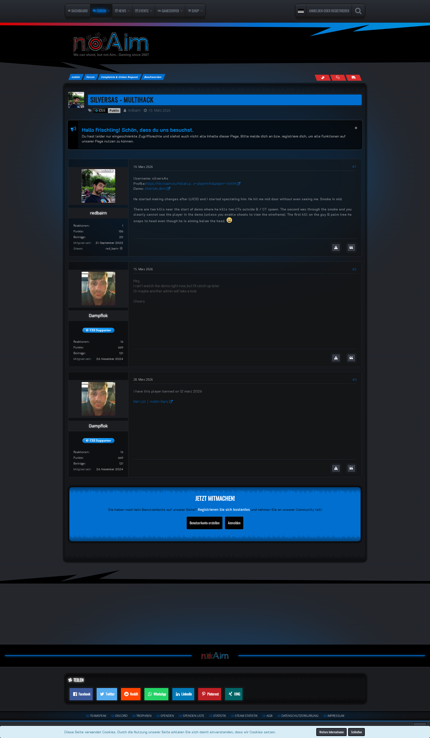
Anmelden (234, 522)
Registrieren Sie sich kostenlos (224, 509)
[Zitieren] (351, 247)
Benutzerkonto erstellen (204, 522)
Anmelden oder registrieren (329, 10)
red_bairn (112, 248)
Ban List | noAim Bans (150, 401)
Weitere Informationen (331, 732)
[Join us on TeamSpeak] (338, 77)
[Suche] (358, 10)
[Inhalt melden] (336, 247)
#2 (354, 269)
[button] (300, 10)
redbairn (134, 110)
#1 (354, 166)
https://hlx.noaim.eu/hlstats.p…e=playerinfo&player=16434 (191, 183)
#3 (354, 379)
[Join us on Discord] (353, 77)
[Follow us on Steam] (322, 77)
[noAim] (215, 44)
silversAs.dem (155, 188)
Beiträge (79, 237)
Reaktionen (81, 225)
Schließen (356, 732)
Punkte (78, 231)
